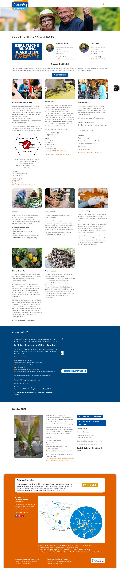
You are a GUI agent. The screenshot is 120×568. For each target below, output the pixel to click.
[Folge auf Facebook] (16, 516)
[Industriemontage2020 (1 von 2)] (93, 189)
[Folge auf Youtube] (22, 516)
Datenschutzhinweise (32, 559)
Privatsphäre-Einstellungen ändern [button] (57, 559)
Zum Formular (89, 485)
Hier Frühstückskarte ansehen (89, 423)
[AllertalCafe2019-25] (83, 367)
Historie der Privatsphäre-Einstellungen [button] (58, 561)
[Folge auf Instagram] (19, 516)
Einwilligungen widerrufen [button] (54, 563)
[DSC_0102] (28, 457)
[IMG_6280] (60, 80)
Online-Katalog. (65, 154)
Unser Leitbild (60, 75)
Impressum (18, 559)
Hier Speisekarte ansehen (74, 371)
